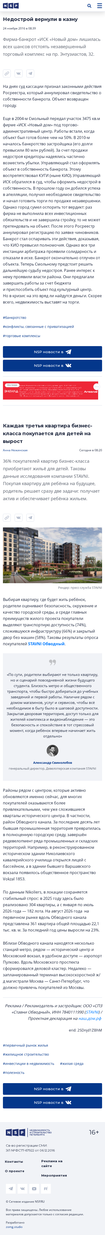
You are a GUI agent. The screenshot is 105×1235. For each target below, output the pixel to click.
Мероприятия (54, 1175)
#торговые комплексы (21, 335)
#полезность (13, 1072)
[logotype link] (15, 5)
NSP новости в (48, 352)
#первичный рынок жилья (25, 1045)
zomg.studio (14, 1227)
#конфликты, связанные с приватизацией (38, 326)
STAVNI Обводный (46, 643)
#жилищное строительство (26, 1054)
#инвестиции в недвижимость (28, 1063)
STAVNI (92, 1012)
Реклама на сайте (52, 1163)
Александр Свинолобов (52, 762)
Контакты (14, 1161)
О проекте (14, 1171)
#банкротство (14, 317)
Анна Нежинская (15, 450)
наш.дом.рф (89, 1018)
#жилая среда (72, 1063)
